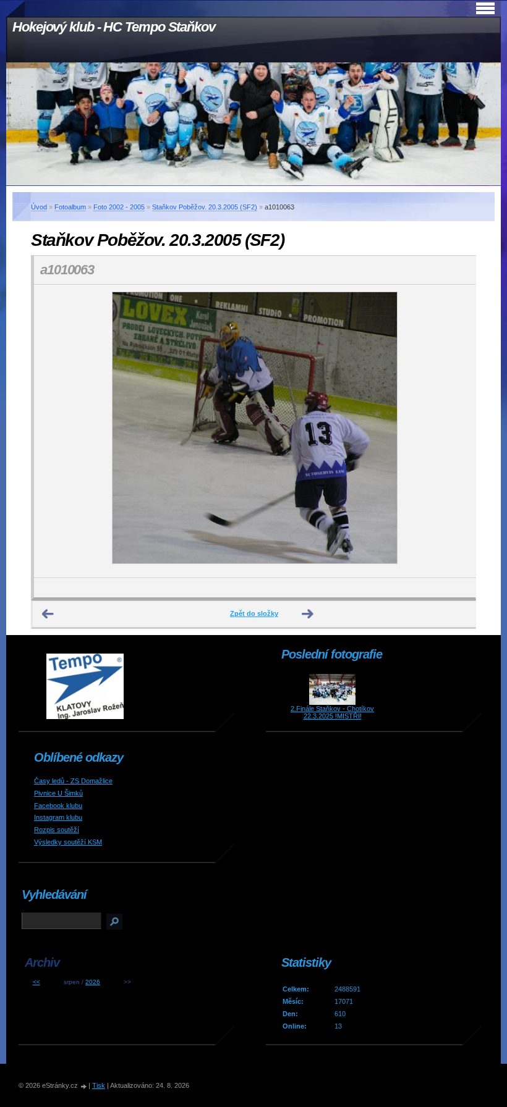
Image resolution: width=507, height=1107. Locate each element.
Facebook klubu (58, 805)
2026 (92, 982)
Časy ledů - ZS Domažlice (73, 781)
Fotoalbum (70, 207)
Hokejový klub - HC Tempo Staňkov (113, 27)
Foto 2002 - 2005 (119, 207)
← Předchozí (48, 614)
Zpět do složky (254, 613)
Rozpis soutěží (56, 829)
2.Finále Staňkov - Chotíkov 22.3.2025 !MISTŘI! (332, 712)
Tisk (98, 1085)
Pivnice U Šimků (58, 793)
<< (36, 982)
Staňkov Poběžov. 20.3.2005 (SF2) (204, 207)
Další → (308, 614)
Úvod (39, 207)
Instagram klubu (58, 817)
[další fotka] (455, 431)
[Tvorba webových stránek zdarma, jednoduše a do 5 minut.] (84, 1086)
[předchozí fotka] (54, 431)
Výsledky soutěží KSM (68, 842)
